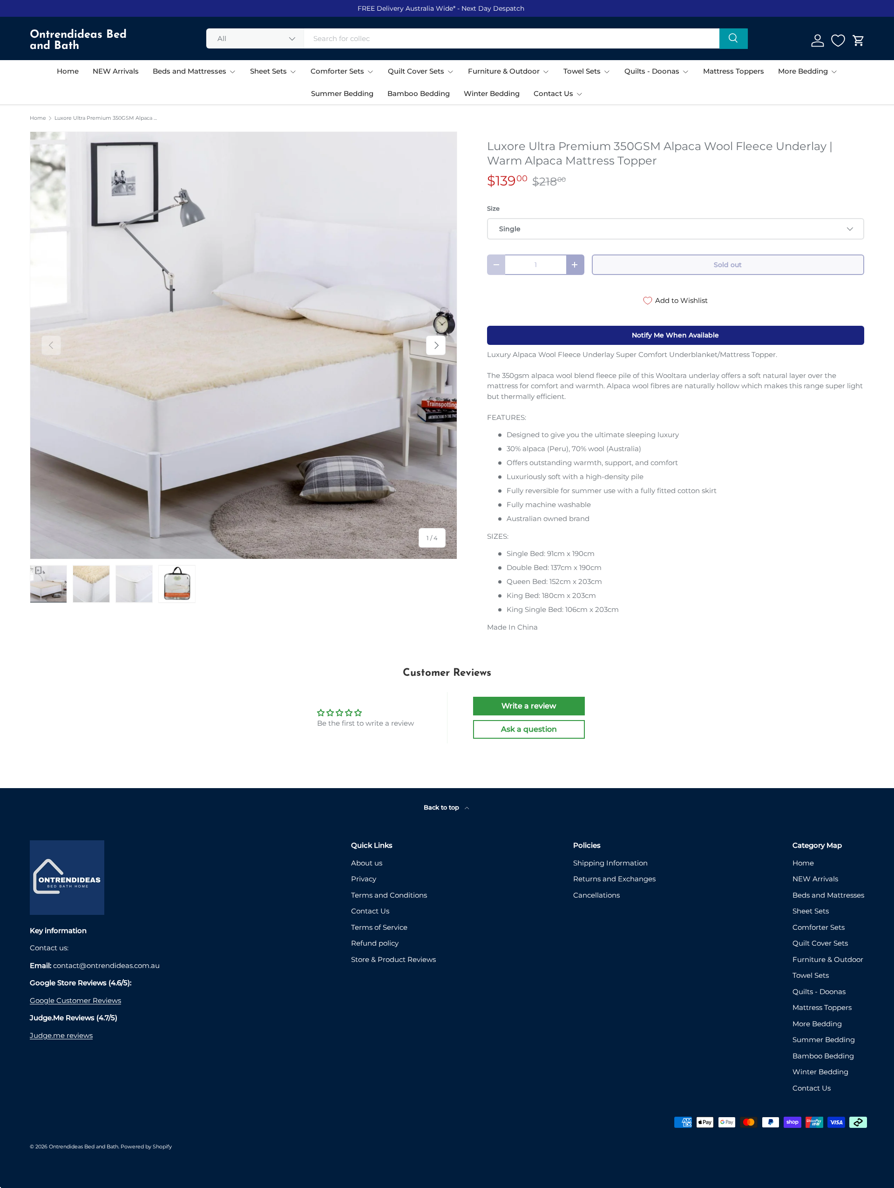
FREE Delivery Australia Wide (405, 8)
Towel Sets (582, 71)
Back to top (442, 807)
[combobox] (477, 38)
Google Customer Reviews (75, 1000)
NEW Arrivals (116, 71)
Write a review (528, 705)
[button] (858, 40)
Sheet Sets (268, 71)
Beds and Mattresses (189, 71)
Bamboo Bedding (418, 93)
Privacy (363, 878)
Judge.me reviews (61, 1035)
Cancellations (596, 895)
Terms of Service (379, 927)
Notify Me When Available (675, 335)
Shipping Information (610, 862)
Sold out (728, 264)
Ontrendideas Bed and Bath (83, 1146)
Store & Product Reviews (393, 959)
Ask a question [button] (529, 729)
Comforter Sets (337, 71)
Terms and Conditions (389, 895)
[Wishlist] (838, 40)
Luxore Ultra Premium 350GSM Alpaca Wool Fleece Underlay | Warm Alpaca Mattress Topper (106, 118)
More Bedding (803, 71)
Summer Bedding (342, 93)
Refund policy (375, 943)
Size (493, 208)
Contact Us (553, 93)
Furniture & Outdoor (504, 71)
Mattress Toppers (733, 71)
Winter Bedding (492, 93)
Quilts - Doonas (651, 71)
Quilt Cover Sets (416, 71)
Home (68, 71)
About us (366, 862)
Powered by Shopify (146, 1146)
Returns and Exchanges (614, 878)
